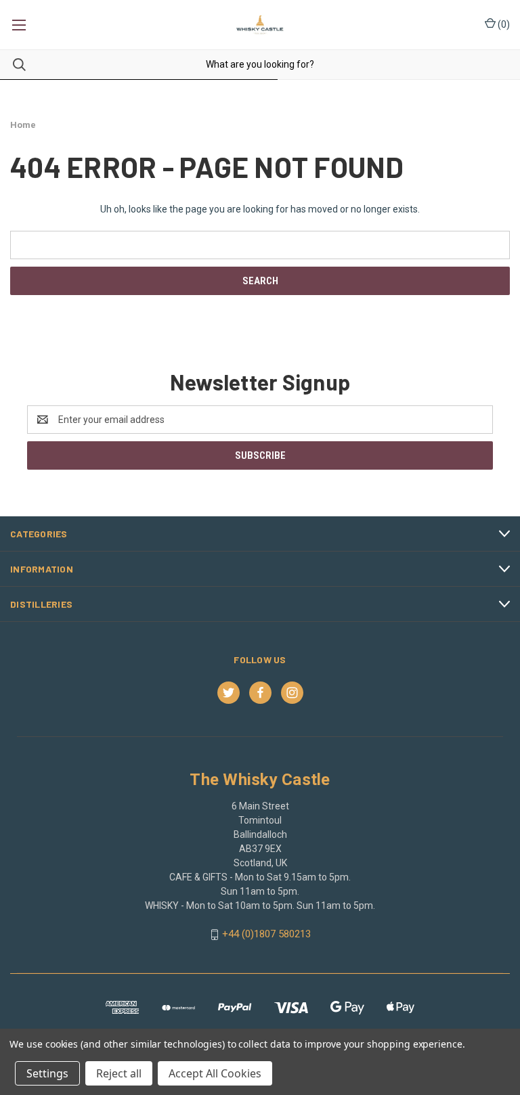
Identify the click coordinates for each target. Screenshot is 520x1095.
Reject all (119, 1073)
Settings (47, 1073)
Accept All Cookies (215, 1073)
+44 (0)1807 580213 (266, 934)
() (503, 24)
